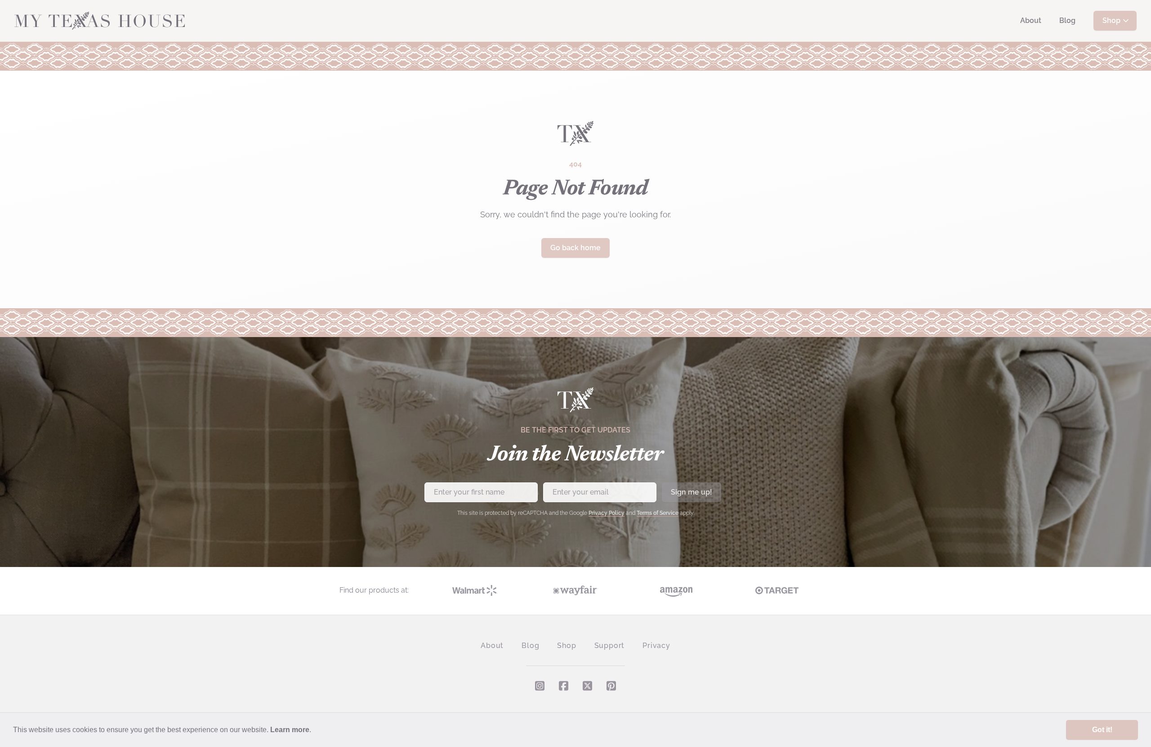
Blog (1067, 20)
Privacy (656, 645)
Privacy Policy (607, 513)
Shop (1111, 20)
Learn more (289, 730)
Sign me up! (691, 492)
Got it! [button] (1102, 730)
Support (609, 645)
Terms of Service (657, 513)
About (1030, 20)
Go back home (575, 247)
